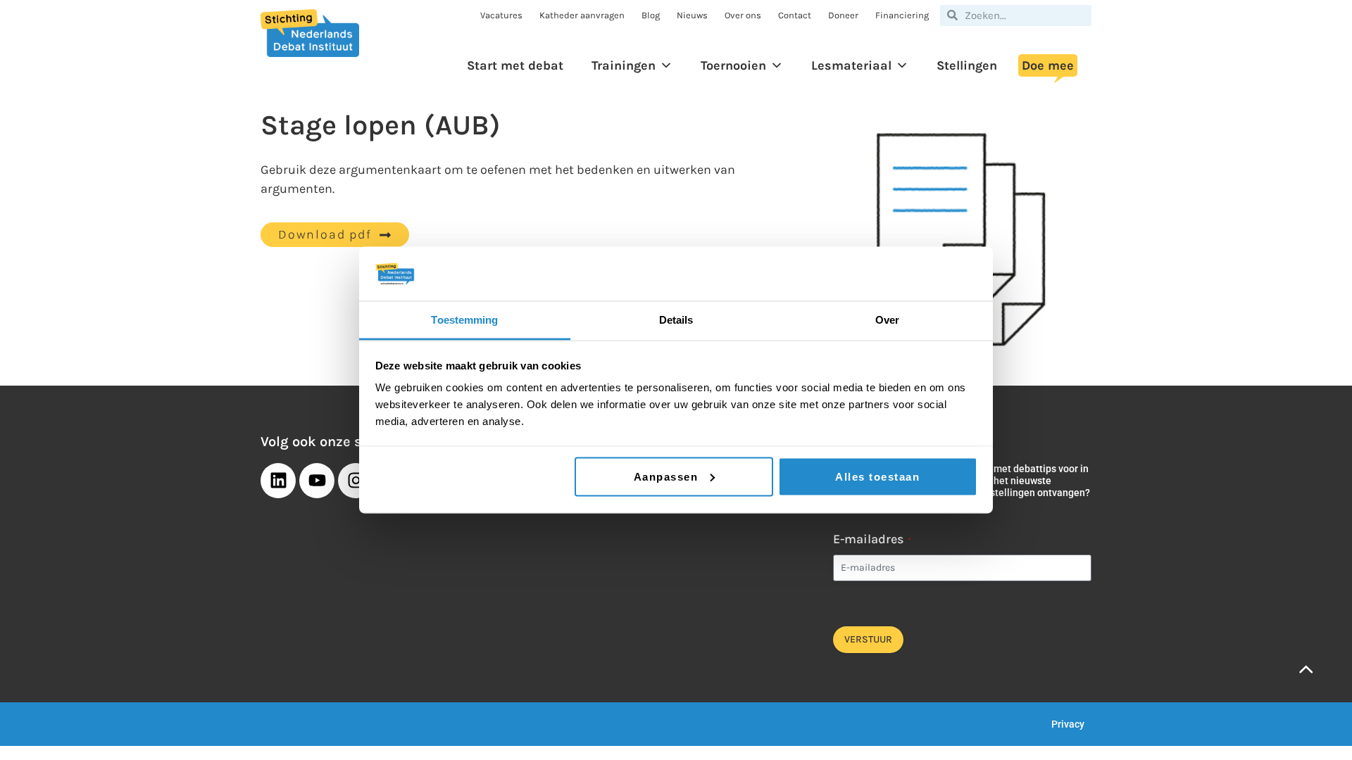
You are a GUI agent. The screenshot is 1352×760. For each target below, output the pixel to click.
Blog (650, 15)
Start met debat (515, 65)
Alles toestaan (877, 476)
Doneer (843, 15)
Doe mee (1048, 65)
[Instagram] (355, 480)
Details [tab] (676, 319)
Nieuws (692, 15)
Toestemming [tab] (464, 319)
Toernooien (733, 65)
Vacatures (501, 15)
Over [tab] (887, 319)
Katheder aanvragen (582, 15)
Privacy (1067, 724)
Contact (794, 15)
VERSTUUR (868, 639)
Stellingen (967, 65)
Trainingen (624, 65)
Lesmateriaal (851, 65)
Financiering (902, 15)
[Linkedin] (278, 480)
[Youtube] (316, 480)
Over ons (743, 15)
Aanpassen (666, 476)
